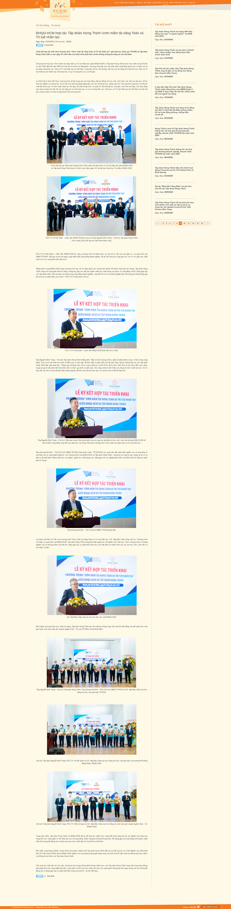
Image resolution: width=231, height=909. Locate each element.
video (171, 2)
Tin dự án (55, 25)
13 (198, 223)
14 (202, 223)
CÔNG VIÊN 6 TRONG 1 (127, 2)
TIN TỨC (165, 2)
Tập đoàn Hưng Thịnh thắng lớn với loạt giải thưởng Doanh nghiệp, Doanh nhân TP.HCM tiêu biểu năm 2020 (173, 151)
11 (189, 223)
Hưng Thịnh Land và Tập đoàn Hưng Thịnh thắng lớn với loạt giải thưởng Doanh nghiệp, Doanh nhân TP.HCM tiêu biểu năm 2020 (175, 131)
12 (193, 223)
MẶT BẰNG (147, 2)
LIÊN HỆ (192, 2)
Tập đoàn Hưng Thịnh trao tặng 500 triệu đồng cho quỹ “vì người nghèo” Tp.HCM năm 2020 (173, 33)
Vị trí (116, 2)
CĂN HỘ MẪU (156, 2)
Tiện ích (140, 2)
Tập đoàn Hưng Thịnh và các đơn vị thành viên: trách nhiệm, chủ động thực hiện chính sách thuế (174, 52)
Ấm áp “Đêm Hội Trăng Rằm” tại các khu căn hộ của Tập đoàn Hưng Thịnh (173, 187)
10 (184, 223)
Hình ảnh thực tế (181, 2)
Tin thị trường (42, 25)
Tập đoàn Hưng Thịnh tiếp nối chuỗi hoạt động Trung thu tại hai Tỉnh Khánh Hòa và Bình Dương (174, 170)
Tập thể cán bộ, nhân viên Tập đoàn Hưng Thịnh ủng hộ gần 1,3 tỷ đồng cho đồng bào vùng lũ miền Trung (174, 70)
